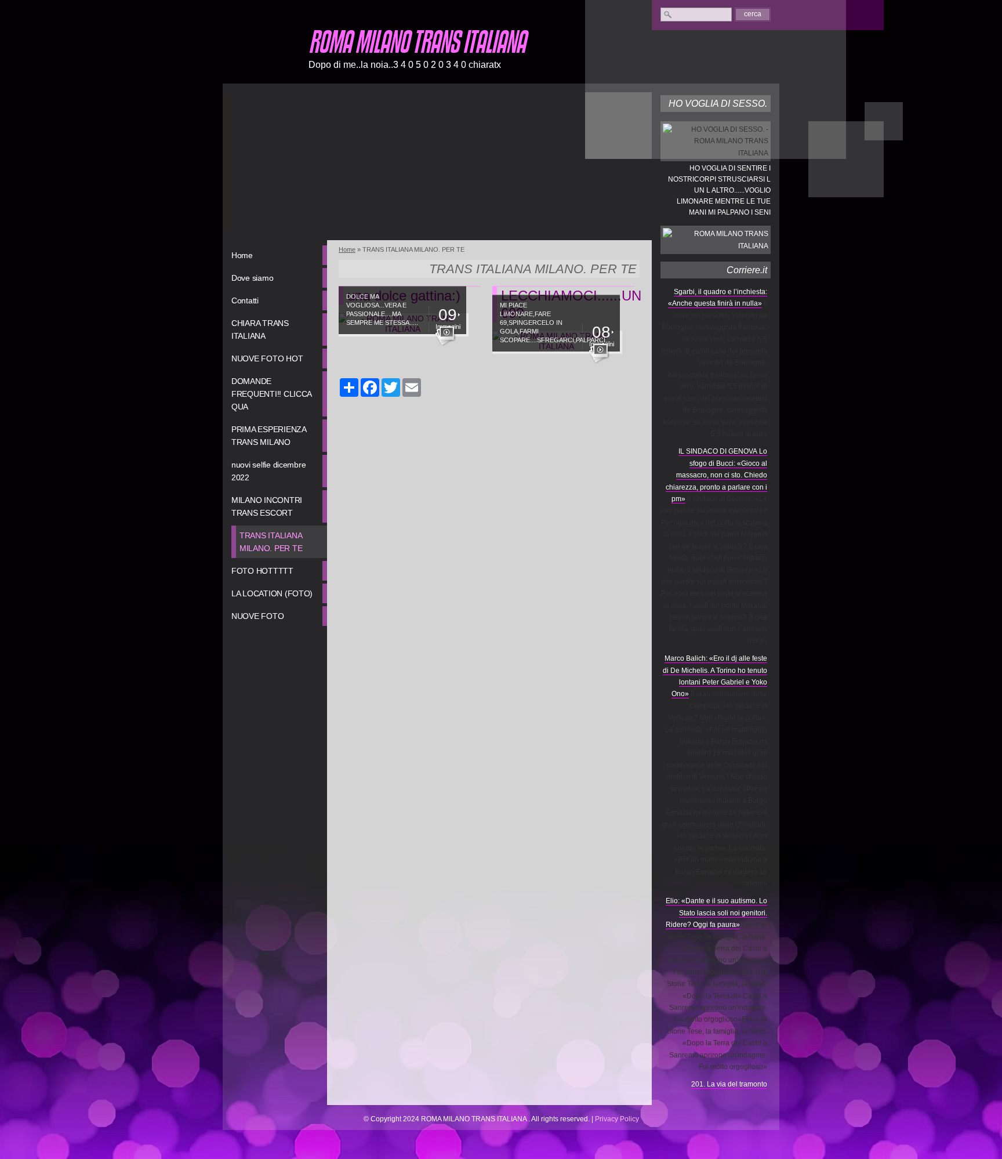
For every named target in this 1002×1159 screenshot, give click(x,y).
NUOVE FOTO (257, 616)
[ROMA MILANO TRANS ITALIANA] (260, 51)
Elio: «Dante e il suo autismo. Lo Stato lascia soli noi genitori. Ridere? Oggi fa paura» (716, 913)
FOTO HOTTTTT (262, 570)
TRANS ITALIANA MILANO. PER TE (270, 542)
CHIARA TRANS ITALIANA (260, 329)
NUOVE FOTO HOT (267, 358)
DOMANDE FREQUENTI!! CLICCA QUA (271, 393)
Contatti (245, 300)
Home (242, 255)
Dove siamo (252, 277)
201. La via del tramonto (729, 1084)
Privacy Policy (617, 1119)
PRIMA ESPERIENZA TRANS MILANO (269, 436)
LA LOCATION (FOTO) (272, 593)
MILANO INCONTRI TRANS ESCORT (266, 506)
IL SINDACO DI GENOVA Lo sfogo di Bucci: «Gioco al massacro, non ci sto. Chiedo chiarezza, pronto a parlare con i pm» (716, 475)
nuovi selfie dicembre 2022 (268, 471)
